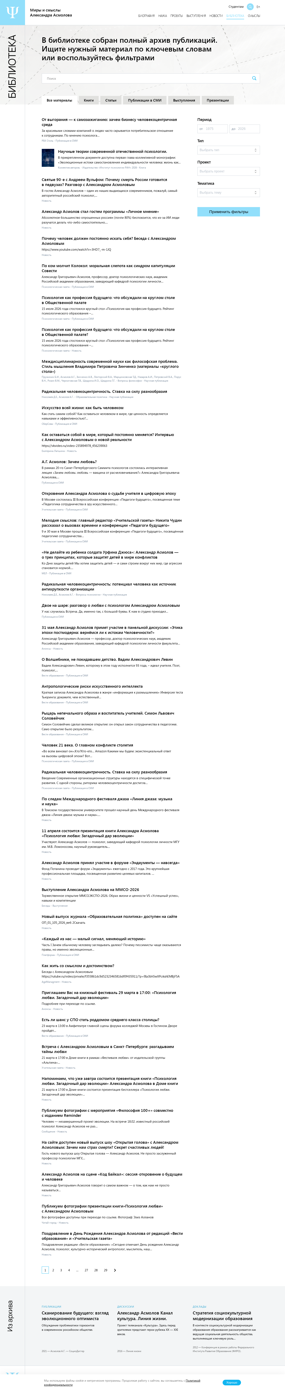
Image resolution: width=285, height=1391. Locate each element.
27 (86, 1270)
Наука (162, 16)
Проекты (176, 16)
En (258, 7)
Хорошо (231, 1382)
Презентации (218, 100)
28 (96, 1270)
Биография (146, 16)
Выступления (196, 16)
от (201, 129)
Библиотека (235, 16)
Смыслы (254, 16)
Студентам (236, 6)
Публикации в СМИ (144, 100)
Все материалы (59, 100)
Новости (216, 16)
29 (105, 1270)
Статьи (110, 100)
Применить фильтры (228, 212)
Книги (89, 100)
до (233, 129)
